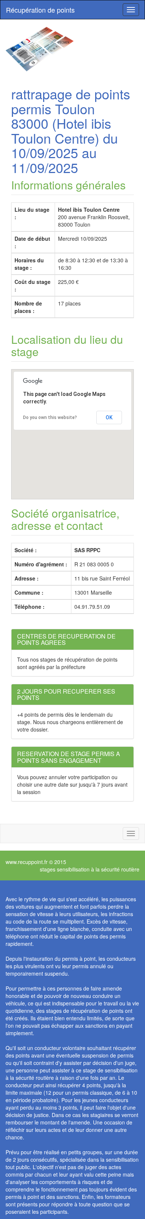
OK (109, 417)
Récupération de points (40, 10)
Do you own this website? (50, 417)
